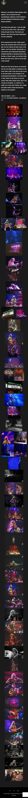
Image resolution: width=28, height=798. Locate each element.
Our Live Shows (5, 96)
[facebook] (10, 791)
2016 (13, 96)
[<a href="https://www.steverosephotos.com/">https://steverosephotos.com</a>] (14, 338)
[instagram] (18, 791)
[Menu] (25, 2)
